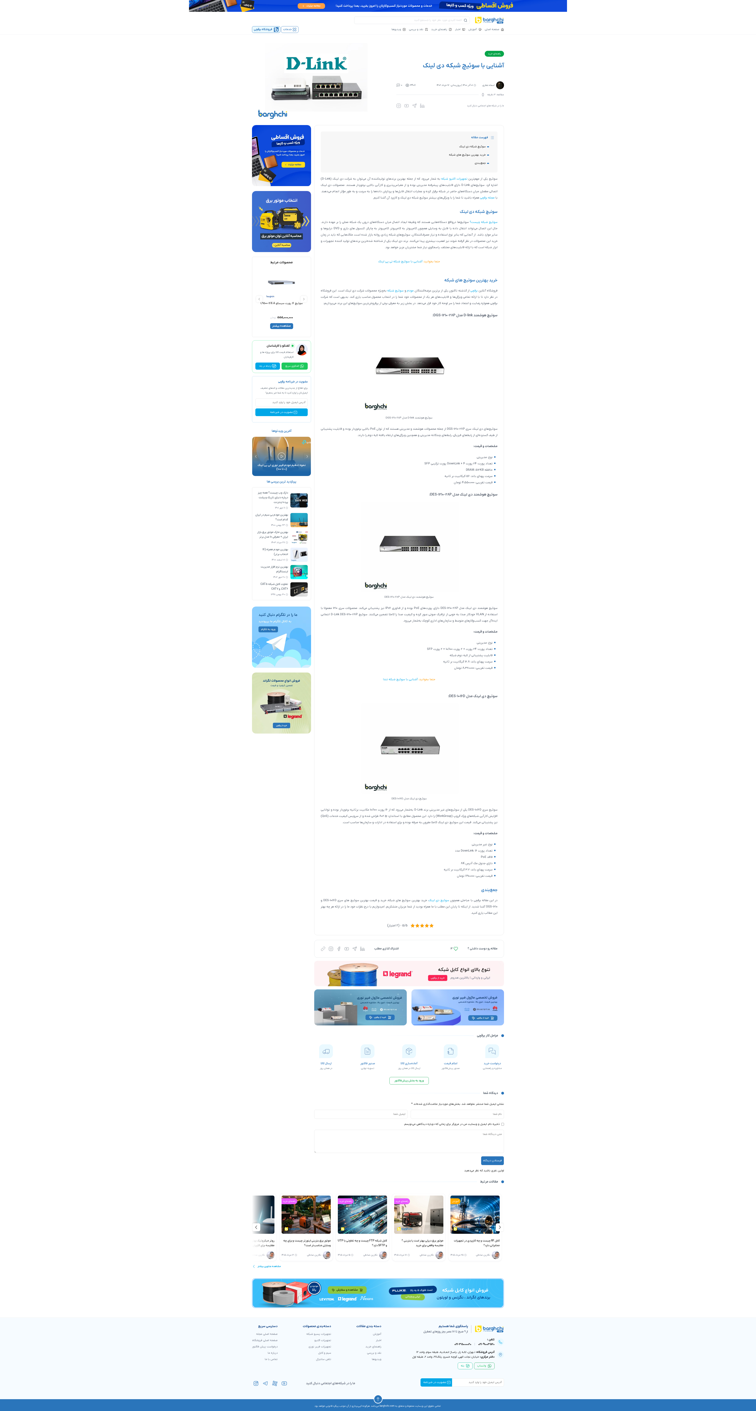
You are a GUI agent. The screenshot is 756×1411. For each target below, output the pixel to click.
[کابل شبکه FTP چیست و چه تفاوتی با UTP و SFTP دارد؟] (426, 1215)
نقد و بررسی (416, 29)
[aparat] (275, 1383)
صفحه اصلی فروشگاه (265, 1340)
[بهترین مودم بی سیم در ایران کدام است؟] (299, 520)
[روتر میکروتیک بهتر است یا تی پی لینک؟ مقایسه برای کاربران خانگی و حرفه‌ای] (313, 1215)
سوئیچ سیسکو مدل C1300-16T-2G (303, 303)
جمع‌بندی (480, 163)
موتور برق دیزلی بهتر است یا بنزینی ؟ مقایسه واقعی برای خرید (486, 1243)
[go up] (378, 1399)
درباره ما (273, 1353)
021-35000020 (462, 1344)
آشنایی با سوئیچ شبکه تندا (400, 679)
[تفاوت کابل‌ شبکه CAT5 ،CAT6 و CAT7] (299, 589)
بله (462, 1366)
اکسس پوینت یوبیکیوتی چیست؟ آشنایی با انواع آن (259, 467)
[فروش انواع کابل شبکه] (378, 1293)
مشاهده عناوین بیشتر (269, 1266)
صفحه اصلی (492, 29)
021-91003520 (486, 1344)
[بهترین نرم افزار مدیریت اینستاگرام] (299, 572)
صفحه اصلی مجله (267, 1334)
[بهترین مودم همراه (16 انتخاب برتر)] (299, 555)
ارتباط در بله (265, 366)
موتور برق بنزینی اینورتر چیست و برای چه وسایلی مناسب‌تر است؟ (371, 1243)
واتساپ (481, 1366)
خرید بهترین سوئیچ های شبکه (467, 155)
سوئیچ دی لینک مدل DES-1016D (473, 696)
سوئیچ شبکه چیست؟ (484, 222)
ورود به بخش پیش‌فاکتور (409, 1081)
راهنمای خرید (439, 29)
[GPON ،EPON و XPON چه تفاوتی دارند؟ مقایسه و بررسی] (257, 1215)
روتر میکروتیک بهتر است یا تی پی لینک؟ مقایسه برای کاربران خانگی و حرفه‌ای (315, 1243)
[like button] (455, 948)
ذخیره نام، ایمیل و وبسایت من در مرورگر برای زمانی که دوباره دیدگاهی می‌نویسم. (452, 1124)
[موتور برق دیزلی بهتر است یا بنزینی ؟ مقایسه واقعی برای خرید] (482, 1215)
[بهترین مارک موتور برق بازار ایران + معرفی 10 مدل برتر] (299, 537)
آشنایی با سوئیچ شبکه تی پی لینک (400, 261)
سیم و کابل (324, 1353)
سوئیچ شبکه (395, 291)
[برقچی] (486, 1329)
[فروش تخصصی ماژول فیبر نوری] (457, 1007)
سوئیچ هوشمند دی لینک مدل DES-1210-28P (464, 494)
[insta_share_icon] (398, 105)
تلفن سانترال (323, 1359)
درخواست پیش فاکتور (265, 1347)
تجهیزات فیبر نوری (320, 1347)
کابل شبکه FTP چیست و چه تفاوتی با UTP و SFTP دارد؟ (426, 1243)
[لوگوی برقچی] (489, 20)
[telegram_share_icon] (414, 105)
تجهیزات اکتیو (322, 1340)
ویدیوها (396, 29)
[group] (281, 637)
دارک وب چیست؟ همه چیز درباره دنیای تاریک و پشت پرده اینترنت (273, 497)
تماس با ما (271, 1359)
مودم (410, 291)
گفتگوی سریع (292, 366)
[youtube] (284, 1383)
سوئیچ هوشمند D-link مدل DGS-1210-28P (466, 315)
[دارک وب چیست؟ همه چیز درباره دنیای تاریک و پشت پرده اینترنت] (299, 500)
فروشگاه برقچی (263, 29)
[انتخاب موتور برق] (281, 221)
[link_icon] (323, 948)
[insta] (256, 1383)
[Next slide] (259, 299)
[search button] (465, 20)
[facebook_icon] (338, 948)
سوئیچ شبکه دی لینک (472, 146)
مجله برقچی (487, 198)
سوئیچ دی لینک (439, 900)
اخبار (457, 29)
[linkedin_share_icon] (422, 105)
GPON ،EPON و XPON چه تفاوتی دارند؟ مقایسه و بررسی (259, 1243)
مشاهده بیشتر (303, 326)
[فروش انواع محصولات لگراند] (281, 703)
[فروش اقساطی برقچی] (378, 6)
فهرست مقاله (479, 137)
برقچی (474, 291)
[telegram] (265, 1383)
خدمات (287, 29)
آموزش (472, 29)
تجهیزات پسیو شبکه (318, 1334)
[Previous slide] (304, 299)
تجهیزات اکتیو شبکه (454, 179)
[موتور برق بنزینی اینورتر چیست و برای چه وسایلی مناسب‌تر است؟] (370, 1215)
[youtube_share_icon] (406, 105)
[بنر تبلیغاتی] (409, 973)
